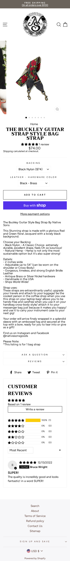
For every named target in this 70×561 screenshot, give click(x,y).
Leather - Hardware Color (33, 177)
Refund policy (35, 521)
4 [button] (36, 118)
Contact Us (35, 526)
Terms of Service (35, 516)
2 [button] (30, 118)
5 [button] (39, 118)
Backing (34, 163)
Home (34, 124)
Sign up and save (35, 541)
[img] (28, 462)
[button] (30, 144)
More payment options (35, 213)
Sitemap (35, 531)
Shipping (8, 151)
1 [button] (26, 118)
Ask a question (35, 354)
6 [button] (42, 118)
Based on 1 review (19, 404)
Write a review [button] (35, 409)
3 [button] (33, 118)
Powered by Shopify (35, 558)
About (35, 511)
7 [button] (45, 118)
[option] (35, 4)
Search (35, 506)
